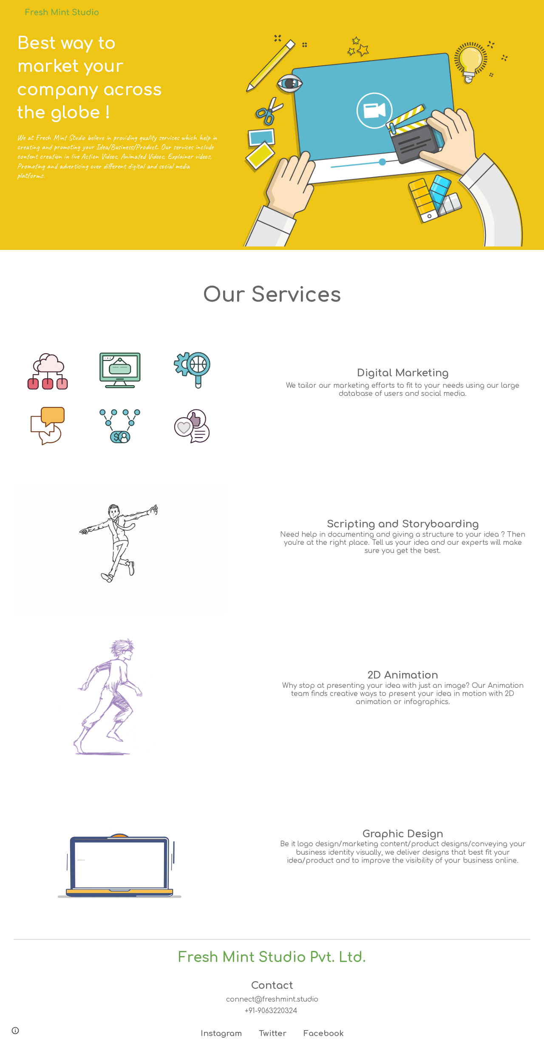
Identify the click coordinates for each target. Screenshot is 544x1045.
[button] (15, 1030)
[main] (119, 78)
